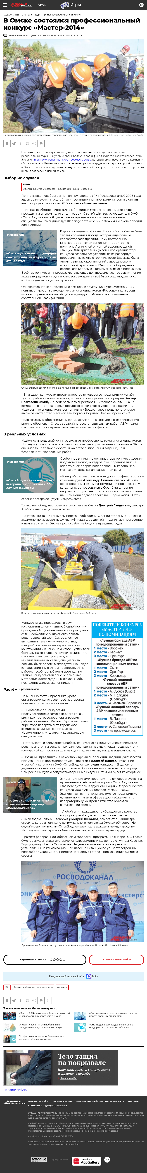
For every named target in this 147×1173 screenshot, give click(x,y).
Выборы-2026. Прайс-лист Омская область (100, 1101)
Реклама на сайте (38, 1101)
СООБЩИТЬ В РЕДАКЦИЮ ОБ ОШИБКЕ (47, 1106)
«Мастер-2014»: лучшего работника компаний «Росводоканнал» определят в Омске (44, 1014)
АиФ (140, 135)
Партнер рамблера (59, 1159)
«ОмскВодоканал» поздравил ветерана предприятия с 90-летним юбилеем (111, 1026)
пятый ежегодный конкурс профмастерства (62, 159)
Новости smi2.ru (15, 1090)
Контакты (133, 1101)
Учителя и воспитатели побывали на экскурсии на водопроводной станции (41, 1026)
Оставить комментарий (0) (116, 959)
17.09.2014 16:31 (11, 14)
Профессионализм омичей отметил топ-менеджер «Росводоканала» (41, 1037)
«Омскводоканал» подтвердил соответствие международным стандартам (114, 1014)
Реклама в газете (62, 1101)
